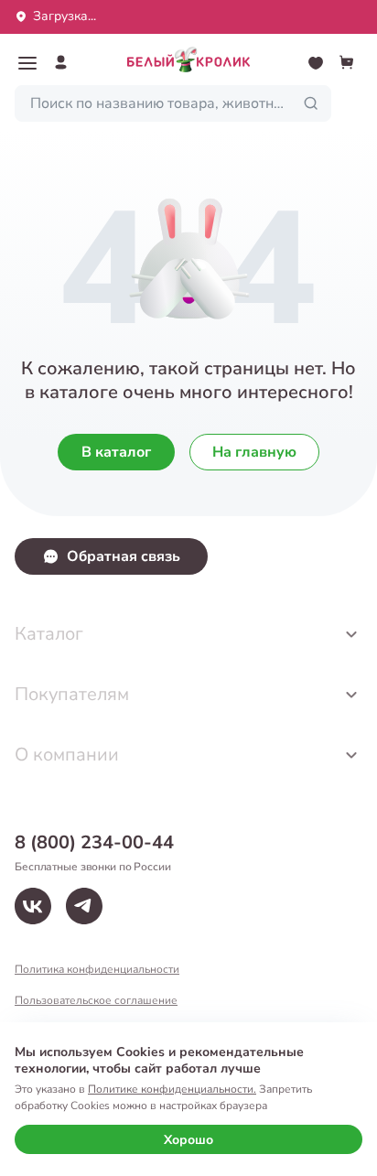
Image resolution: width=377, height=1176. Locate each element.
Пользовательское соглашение (96, 1000)
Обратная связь (123, 556)
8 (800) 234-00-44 (94, 842)
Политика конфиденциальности (97, 969)
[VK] (33, 906)
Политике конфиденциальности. (172, 1089)
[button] (27, 63)
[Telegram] (84, 906)
